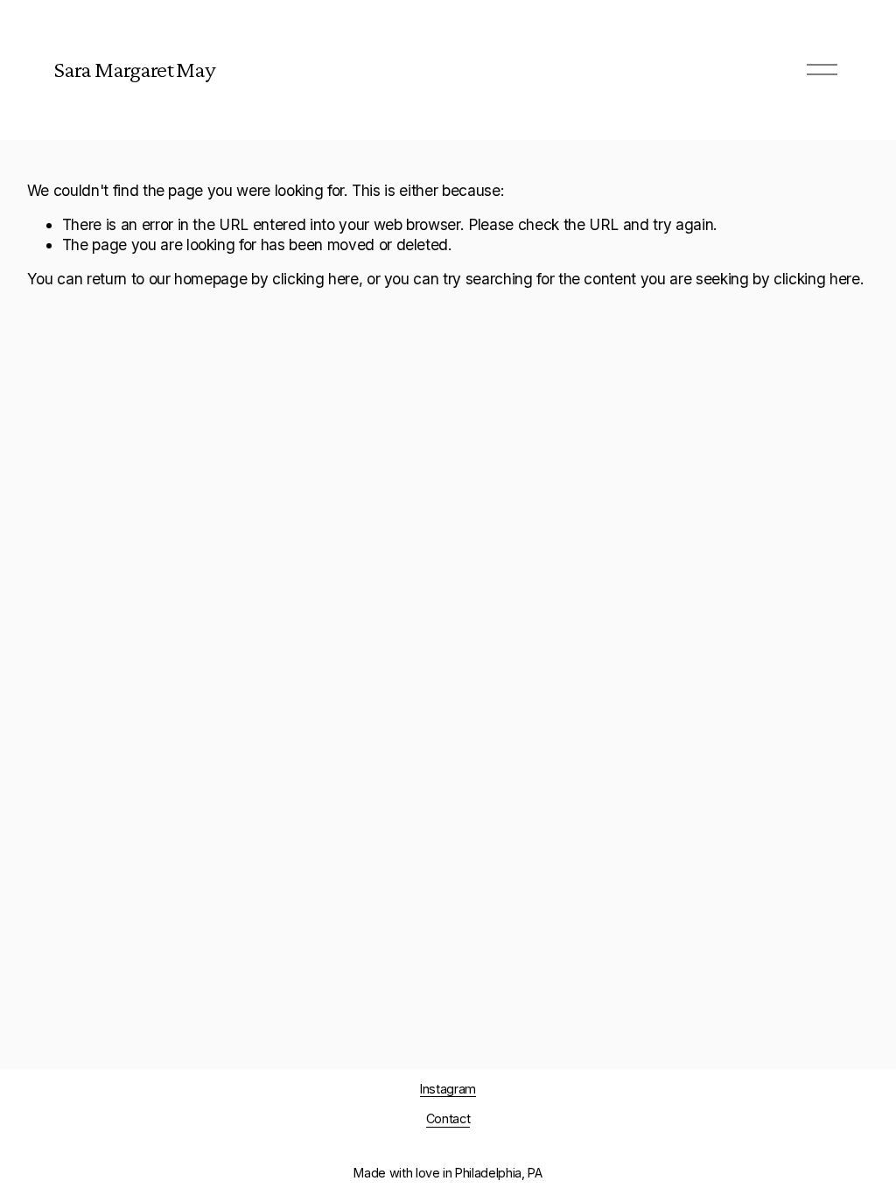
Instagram (448, 1088)
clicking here (315, 278)
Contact (448, 1118)
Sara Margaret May (134, 69)
